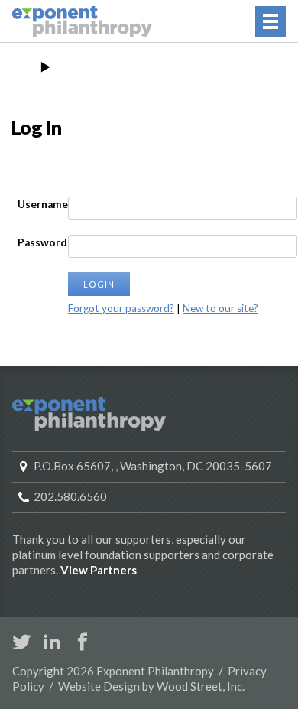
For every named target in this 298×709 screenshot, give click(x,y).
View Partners (98, 570)
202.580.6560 (70, 496)
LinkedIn (52, 642)
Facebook (82, 642)
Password (42, 242)
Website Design (99, 686)
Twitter (21, 642)
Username (43, 204)
